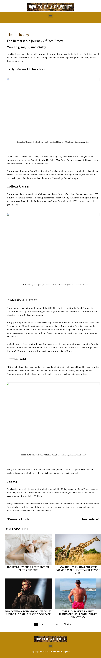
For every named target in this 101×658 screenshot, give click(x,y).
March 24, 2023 (17, 47)
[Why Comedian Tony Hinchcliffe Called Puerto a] (28, 593)
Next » (67, 624)
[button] (50, 16)
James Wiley (38, 47)
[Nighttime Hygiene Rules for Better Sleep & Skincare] (28, 549)
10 (57, 624)
